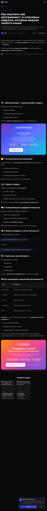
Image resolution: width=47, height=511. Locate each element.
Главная (2, 6)
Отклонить (40, 506)
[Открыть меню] (45, 2)
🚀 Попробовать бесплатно (15, 365)
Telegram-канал (17, 335)
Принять (28, 506)
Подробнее (30, 503)
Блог (7, 6)
